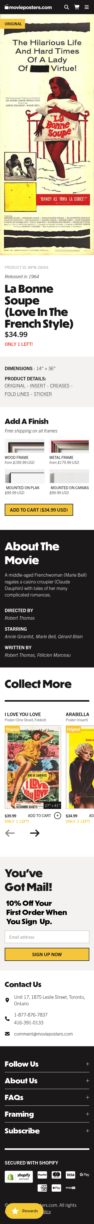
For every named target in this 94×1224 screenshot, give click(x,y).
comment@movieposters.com (43, 1034)
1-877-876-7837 (31, 1015)
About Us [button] (21, 1080)
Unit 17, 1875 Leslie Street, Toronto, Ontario (49, 1000)
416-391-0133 (28, 1022)
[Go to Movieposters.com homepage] (28, 7)
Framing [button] (19, 1114)
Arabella (77, 714)
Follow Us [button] (21, 1064)
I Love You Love (23, 714)
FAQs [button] (14, 1097)
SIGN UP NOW (47, 954)
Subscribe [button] (22, 1131)
